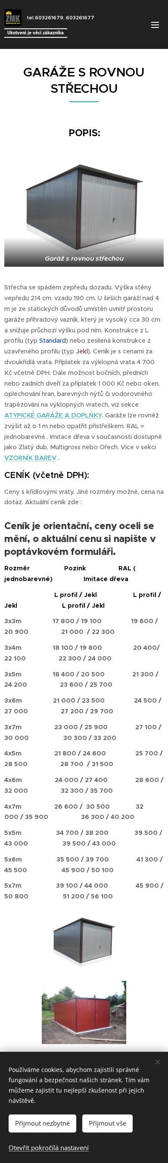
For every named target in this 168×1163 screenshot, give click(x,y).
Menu (155, 24)
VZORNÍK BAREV (30, 458)
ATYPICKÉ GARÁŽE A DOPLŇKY (53, 415)
